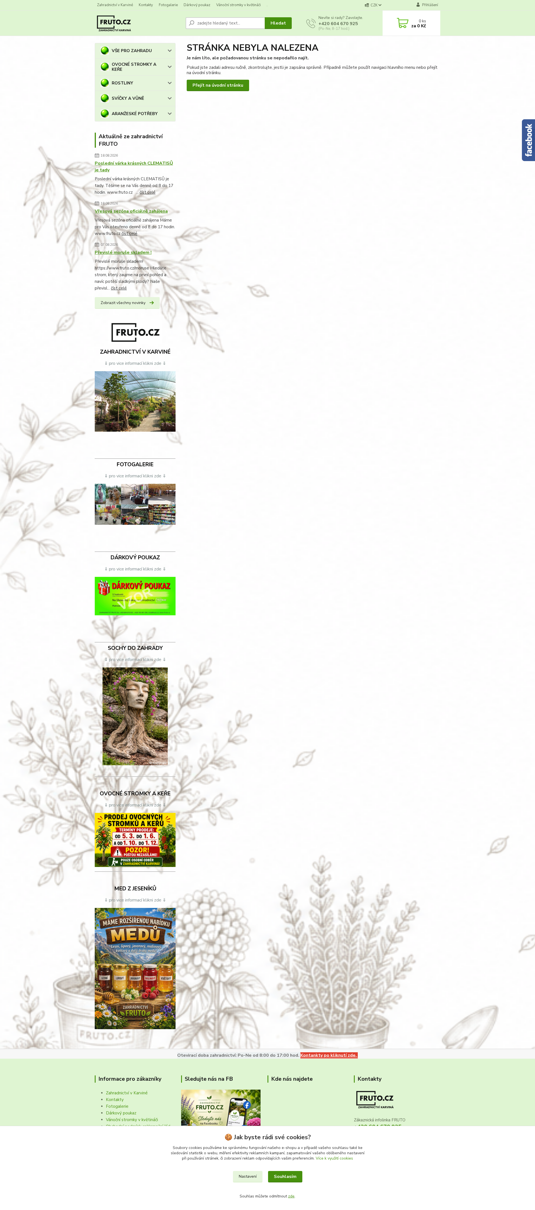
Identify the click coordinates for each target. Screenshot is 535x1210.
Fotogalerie (168, 5)
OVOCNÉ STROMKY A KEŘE (134, 67)
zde (291, 1196)
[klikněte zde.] (135, 504)
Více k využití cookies (334, 1158)
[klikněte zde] (135, 401)
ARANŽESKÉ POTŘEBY (135, 113)
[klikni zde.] (221, 1115)
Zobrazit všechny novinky (123, 302)
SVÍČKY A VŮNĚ (128, 98)
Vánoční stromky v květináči (238, 5)
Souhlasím (285, 1176)
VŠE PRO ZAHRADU (132, 51)
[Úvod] (138, 23)
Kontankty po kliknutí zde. (329, 1055)
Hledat (278, 23)
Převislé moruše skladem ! (123, 252)
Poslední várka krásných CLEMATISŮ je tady (134, 166)
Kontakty (146, 5)
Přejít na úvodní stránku (218, 85)
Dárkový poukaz (197, 5)
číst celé (147, 192)
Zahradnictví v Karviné (115, 5)
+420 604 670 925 (338, 24)
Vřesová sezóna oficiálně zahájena (131, 211)
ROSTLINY (122, 83)
